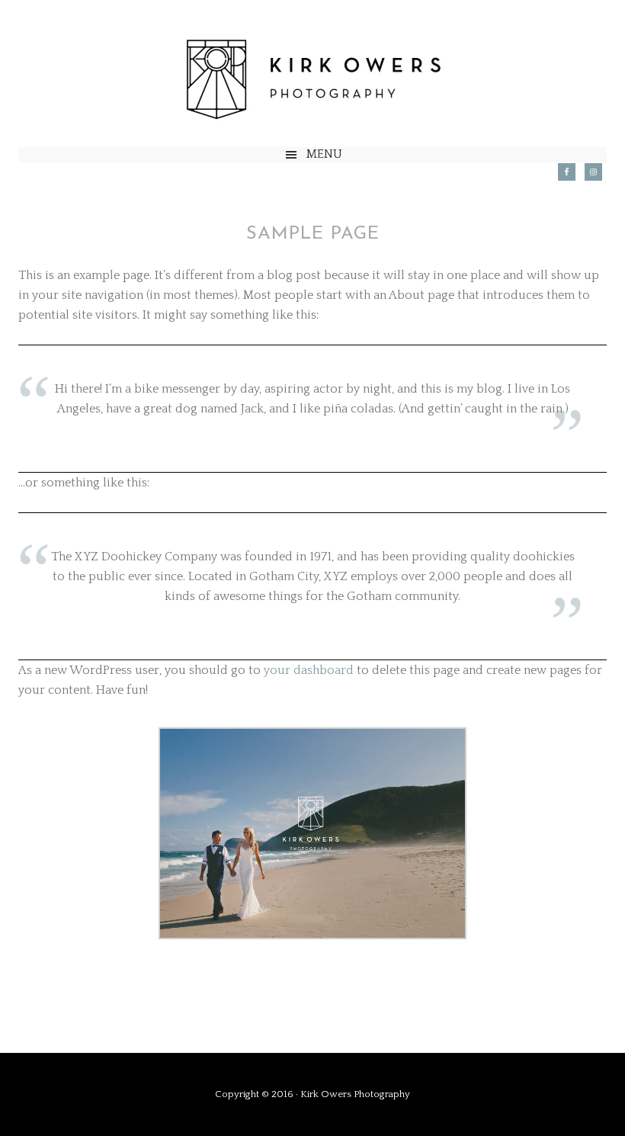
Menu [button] (324, 154)
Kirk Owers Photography (312, 81)
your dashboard (309, 670)
